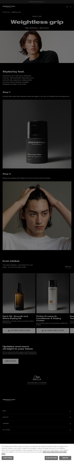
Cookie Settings (7, 458)
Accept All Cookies (51, 458)
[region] (37, 452)
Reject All (65, 458)
